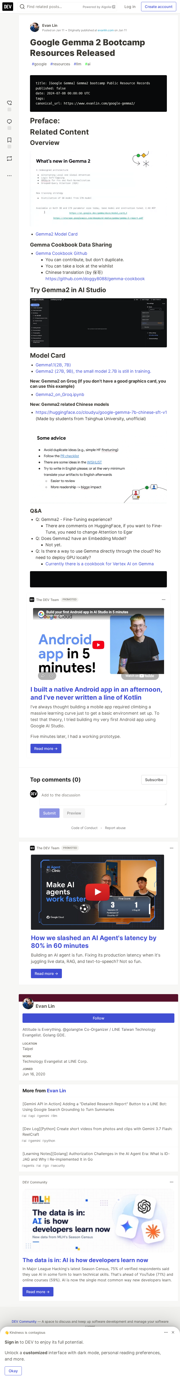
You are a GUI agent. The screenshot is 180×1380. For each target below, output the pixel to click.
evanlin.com (106, 30)
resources (60, 64)
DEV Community (24, 1321)
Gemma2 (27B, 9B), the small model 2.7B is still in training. (93, 371)
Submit (49, 813)
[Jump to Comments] (9, 123)
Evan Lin (49, 25)
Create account (158, 6)
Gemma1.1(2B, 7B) (53, 364)
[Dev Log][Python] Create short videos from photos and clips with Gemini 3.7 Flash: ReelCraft (97, 1134)
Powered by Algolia (97, 7)
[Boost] (9, 158)
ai (87, 64)
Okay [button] (13, 1370)
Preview (74, 813)
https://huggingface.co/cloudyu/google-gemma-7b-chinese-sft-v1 (101, 412)
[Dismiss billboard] (173, 1332)
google (39, 64)
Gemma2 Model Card (57, 234)
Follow (98, 1018)
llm (77, 64)
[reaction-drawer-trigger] (9, 105)
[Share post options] (9, 175)
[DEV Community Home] (8, 6)
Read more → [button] (46, 748)
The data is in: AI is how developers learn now (85, 1260)
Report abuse (115, 828)
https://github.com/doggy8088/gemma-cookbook (95, 278)
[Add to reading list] (9, 142)
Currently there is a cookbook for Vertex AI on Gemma (99, 563)
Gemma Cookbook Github (61, 253)
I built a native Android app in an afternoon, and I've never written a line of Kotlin (96, 693)
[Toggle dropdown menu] (163, 599)
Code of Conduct (84, 828)
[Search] (22, 6)
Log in (129, 6)
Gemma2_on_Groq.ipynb (60, 394)
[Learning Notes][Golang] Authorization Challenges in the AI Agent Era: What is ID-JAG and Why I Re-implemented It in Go (96, 1159)
